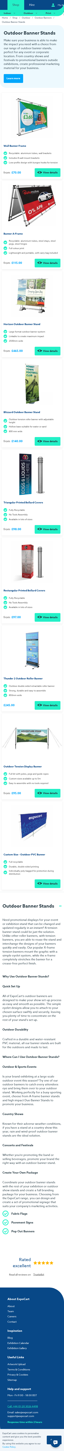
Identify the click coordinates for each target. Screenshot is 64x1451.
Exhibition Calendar (18, 1343)
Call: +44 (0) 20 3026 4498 (22, 1406)
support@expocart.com (20, 1416)
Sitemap (12, 1380)
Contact (12, 1321)
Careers (11, 1316)
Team (10, 1311)
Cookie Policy (8, 1446)
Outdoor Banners (43, 17)
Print (48, 13)
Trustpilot (38, 1274)
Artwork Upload (16, 1364)
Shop (15, 5)
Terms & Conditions (18, 1369)
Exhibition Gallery (17, 1348)
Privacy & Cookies (17, 1374)
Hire (32, 5)
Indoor (7, 13)
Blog (10, 1337)
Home (5, 17)
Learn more (13, 78)
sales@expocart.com (26, 1412)
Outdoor (28, 13)
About (11, 1306)
